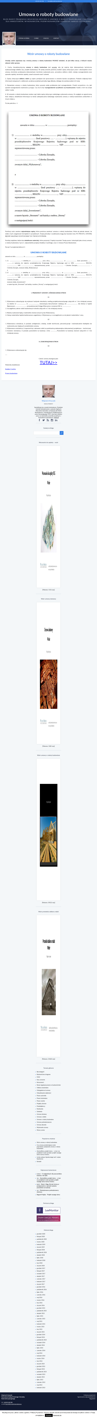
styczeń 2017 (41, 1284)
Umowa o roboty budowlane (48, 14)
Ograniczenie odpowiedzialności (86, 1397)
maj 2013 (39, 1385)
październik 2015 (42, 1310)
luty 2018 (39, 1263)
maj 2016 (39, 1297)
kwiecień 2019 (41, 1244)
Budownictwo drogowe (43, 1074)
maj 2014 (39, 1353)
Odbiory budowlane (42, 1087)
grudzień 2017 (41, 1268)
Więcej (56, 417)
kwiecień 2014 (41, 1356)
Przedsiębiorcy (41, 1106)
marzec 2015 (40, 1326)
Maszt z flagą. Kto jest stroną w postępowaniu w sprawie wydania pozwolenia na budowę (48, 1186)
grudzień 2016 (41, 1287)
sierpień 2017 (41, 1276)
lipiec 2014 (40, 1348)
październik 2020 (42, 1239)
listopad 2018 (41, 1250)
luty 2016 (39, 1303)
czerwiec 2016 (41, 1295)
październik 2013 (42, 1371)
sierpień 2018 (41, 1255)
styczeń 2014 (41, 1364)
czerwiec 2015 (41, 1318)
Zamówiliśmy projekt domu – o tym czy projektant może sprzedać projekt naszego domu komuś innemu (49, 1153)
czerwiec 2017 (41, 1279)
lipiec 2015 (40, 1316)
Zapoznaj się (57, 1415)
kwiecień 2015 (41, 1324)
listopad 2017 (41, 1271)
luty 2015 (39, 1329)
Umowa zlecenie (41, 1125)
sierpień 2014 (41, 1345)
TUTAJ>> (48, 363)
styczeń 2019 (41, 1247)
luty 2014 (39, 1361)
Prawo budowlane (42, 1098)
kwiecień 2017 (41, 1281)
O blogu (46, 38)
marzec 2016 (40, 1300)
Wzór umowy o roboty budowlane (47, 1142)
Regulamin (92, 1399)
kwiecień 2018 (41, 1260)
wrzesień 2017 (41, 1273)
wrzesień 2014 (41, 1342)
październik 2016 (42, 1289)
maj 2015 (39, 1321)
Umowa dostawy (42, 1114)
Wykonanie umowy (42, 1127)
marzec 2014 (40, 1358)
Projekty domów (41, 1103)
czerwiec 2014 (41, 1350)
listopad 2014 (41, 1337)
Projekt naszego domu (53, 1194)
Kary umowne (41, 1079)
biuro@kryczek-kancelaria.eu (55, 1)
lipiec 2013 (40, 1379)
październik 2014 (42, 1340)
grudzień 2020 (41, 1234)
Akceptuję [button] (49, 1415)
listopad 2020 (41, 1236)
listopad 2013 (41, 1369)
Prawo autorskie (41, 1095)
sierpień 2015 (41, 1313)
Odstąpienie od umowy (43, 1090)
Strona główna (24, 38)
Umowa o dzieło (41, 1117)
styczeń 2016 (41, 1305)
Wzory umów (41, 1130)
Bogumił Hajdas (41, 1194)
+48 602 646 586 (39, 1)
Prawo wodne (41, 1101)
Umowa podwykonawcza (44, 1122)
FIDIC (38, 1077)
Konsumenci (40, 1082)
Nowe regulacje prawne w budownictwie (49, 1085)
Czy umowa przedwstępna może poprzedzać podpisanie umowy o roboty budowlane (48, 1146)
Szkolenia (39, 1111)
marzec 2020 (40, 1242)
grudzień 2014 (41, 1334)
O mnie (36, 38)
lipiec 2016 (40, 1292)
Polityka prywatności (89, 1395)
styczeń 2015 (41, 1332)
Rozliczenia (40, 1109)
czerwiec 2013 (41, 1382)
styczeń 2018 (41, 1265)
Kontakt (56, 38)
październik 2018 (42, 1252)
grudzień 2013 (41, 1366)
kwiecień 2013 (41, 1387)
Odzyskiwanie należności (44, 1093)
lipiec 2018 (40, 1257)
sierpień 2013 (41, 1377)
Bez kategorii (40, 1072)
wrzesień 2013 (41, 1374)
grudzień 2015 (41, 1308)
